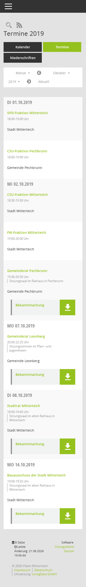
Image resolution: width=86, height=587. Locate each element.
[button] (67, 307)
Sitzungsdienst (64, 549)
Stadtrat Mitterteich (23, 405)
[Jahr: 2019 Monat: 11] (29, 81)
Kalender (23, 47)
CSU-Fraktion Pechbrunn (27, 151)
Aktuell (43, 81)
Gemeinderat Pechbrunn (27, 270)
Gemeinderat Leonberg (26, 336)
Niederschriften (23, 58)
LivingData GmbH (44, 574)
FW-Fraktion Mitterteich (26, 232)
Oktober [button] (60, 73)
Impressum (22, 570)
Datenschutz (43, 570)
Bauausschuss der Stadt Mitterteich (36, 475)
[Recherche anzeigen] (9, 25)
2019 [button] (12, 81)
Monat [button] (21, 73)
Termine (62, 47)
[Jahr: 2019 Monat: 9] (39, 73)
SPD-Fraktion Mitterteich (27, 113)
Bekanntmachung (30, 305)
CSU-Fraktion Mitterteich (27, 194)
